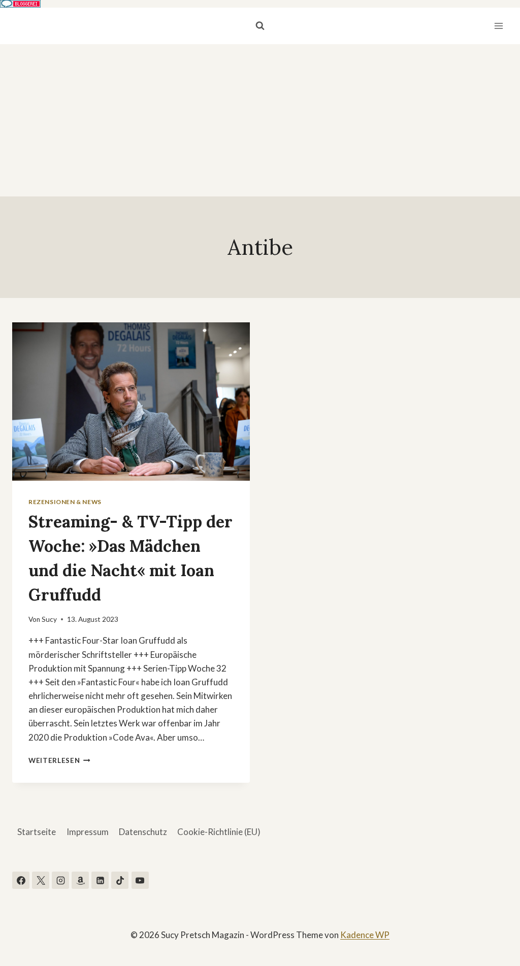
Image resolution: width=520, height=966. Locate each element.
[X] (40, 880)
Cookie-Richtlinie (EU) (219, 831)
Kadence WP (364, 934)
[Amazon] (80, 880)
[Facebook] (20, 880)
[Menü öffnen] (498, 26)
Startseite (36, 831)
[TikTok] (119, 880)
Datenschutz (143, 831)
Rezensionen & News (65, 502)
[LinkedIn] (100, 880)
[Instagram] (60, 880)
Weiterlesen (59, 760)
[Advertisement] (260, 120)
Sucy (49, 619)
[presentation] (131, 401)
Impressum (88, 831)
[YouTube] (140, 880)
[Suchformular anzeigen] (260, 26)
